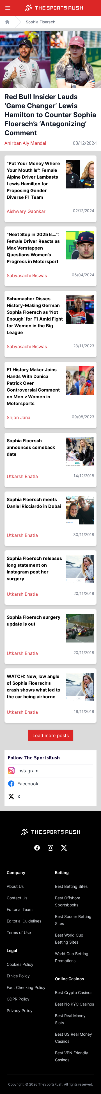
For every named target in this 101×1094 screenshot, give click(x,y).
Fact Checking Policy (26, 987)
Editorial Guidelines (24, 921)
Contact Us (17, 897)
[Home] (54, 8)
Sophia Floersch (40, 21)
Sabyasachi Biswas (27, 275)
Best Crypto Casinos (73, 992)
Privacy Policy (20, 1010)
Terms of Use (19, 932)
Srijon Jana (18, 417)
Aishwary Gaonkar (26, 211)
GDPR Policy (18, 999)
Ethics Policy (18, 975)
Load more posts (51, 735)
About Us (15, 886)
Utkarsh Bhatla (22, 476)
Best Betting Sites (71, 886)
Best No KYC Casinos (74, 1004)
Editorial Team (20, 909)
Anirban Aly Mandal (25, 143)
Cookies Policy (20, 964)
